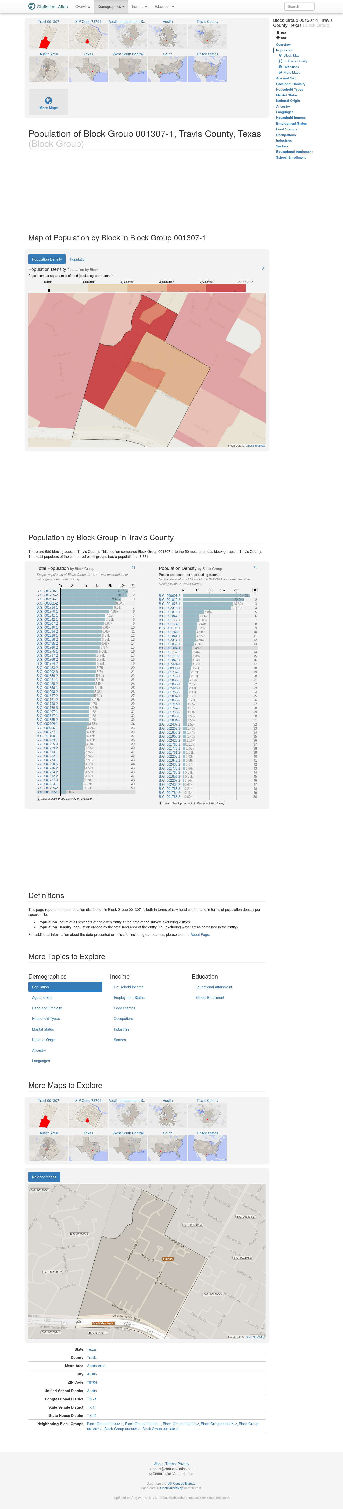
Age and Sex (42, 997)
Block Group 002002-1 (105, 1423)
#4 (255, 567)
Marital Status (43, 1029)
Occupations (124, 1018)
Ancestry (39, 1050)
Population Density (47, 259)
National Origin (44, 1039)
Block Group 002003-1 (143, 1423)
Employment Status (129, 997)
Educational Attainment (213, 986)
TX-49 (92, 1415)
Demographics (110, 6)
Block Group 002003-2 (181, 1423)
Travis (92, 1357)
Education (163, 6)
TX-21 (92, 1398)
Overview (82, 6)
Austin (92, 1373)
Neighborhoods (44, 1176)
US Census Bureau (181, 1483)
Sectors (120, 1039)
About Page (200, 934)
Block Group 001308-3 (160, 1428)
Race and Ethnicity (47, 1007)
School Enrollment (209, 997)
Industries (121, 1029)
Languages (41, 1060)
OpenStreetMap (171, 1487)
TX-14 (92, 1407)
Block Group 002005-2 (219, 1423)
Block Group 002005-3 (122, 1428)
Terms (170, 1463)
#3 (133, 567)
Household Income (129, 986)
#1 (264, 268)
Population (78, 259)
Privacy (183, 1463)
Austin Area (96, 1365)
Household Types (46, 1018)
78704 (92, 1382)
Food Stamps (124, 1007)
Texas (92, 1349)
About (158, 1463)
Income (138, 6)
